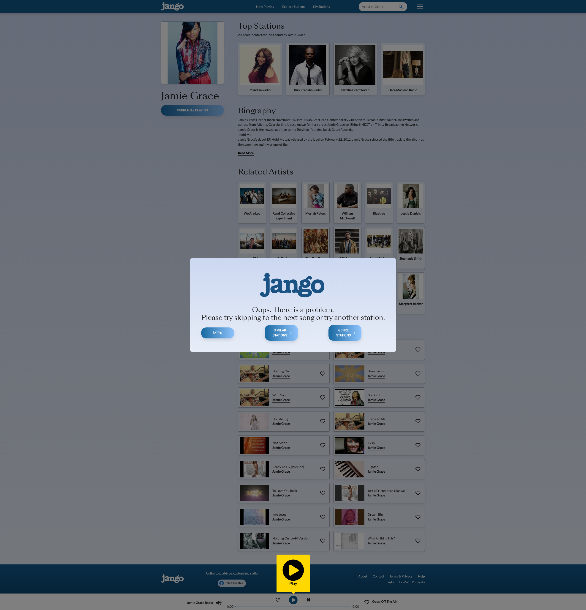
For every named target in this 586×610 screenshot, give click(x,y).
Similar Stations (280, 332)
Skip (216, 333)
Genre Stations (343, 332)
